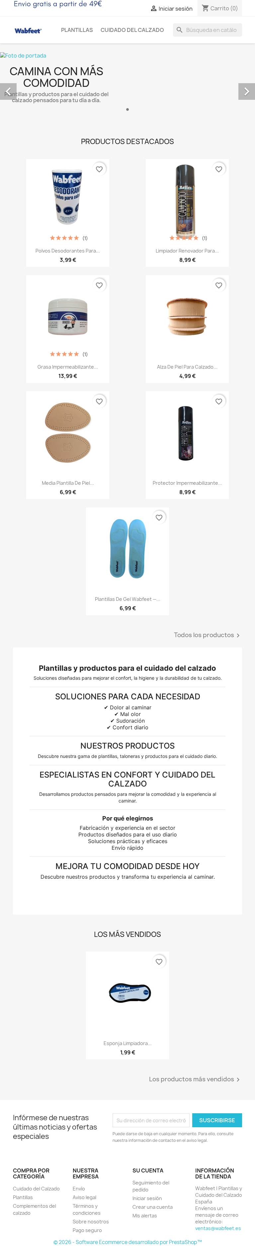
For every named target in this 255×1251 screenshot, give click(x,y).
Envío (79, 1188)
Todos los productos (208, 635)
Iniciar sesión (147, 1198)
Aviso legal (84, 1197)
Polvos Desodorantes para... (68, 251)
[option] (127, 84)
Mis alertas (144, 1215)
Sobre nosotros (91, 1221)
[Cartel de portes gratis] (58, 4)
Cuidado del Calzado (132, 30)
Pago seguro (87, 1230)
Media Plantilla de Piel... (68, 483)
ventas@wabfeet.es (218, 1228)
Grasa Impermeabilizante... (68, 367)
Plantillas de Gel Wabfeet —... (127, 599)
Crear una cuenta (152, 1207)
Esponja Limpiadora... (128, 1043)
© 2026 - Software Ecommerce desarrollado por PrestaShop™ (127, 1242)
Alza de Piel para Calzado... (187, 367)
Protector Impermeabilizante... (187, 483)
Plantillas (77, 30)
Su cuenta (147, 1170)
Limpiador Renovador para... (187, 251)
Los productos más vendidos (195, 1080)
